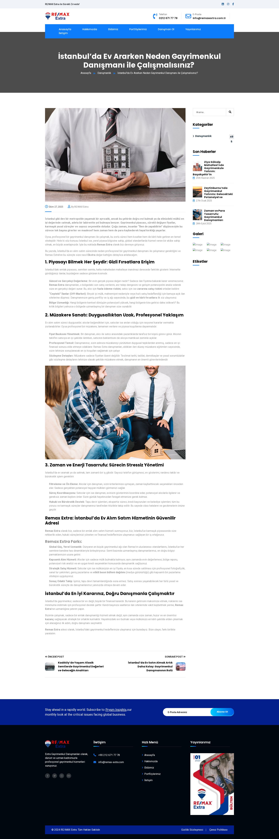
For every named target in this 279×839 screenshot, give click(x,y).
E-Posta (197, 14)
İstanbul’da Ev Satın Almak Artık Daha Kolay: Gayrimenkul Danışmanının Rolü (150, 666)
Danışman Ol (166, 29)
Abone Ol (222, 711)
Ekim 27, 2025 (56, 206)
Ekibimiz (113, 29)
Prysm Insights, (116, 710)
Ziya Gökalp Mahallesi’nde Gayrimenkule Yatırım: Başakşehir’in (208, 168)
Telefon (163, 14)
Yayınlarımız (193, 29)
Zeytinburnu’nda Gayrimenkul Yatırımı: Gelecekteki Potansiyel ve (218, 192)
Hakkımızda (89, 29)
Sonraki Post (174, 656)
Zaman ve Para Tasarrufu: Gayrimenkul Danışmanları (214, 215)
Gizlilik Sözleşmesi (192, 829)
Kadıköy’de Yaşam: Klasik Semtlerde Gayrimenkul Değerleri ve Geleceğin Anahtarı (81, 666)
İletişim (63, 33)
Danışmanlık (104, 73)
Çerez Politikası (218, 829)
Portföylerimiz (138, 29)
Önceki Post (55, 656)
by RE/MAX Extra (79, 206)
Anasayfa (86, 73)
